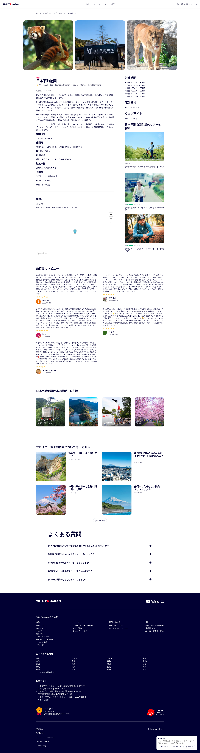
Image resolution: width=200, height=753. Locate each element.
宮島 (109, 661)
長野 (109, 669)
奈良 (38, 661)
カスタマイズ (177, 747)
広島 (73, 664)
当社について (41, 625)
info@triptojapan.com (118, 628)
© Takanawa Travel (156, 729)
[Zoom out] (111, 218)
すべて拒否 (164, 747)
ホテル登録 (77, 628)
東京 (38, 666)
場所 (113, 4)
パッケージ (96, 4)
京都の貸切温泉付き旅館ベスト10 (51, 688)
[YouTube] (152, 601)
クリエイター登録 (80, 631)
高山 (144, 669)
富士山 (145, 661)
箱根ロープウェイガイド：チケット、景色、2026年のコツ (62, 697)
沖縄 (73, 666)
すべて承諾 (189, 747)
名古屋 (110, 658)
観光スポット (50, 13)
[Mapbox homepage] (42, 253)
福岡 (38, 669)
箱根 (73, 669)
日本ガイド (41, 680)
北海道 (74, 658)
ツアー (105, 4)
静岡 (60, 13)
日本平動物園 (71, 13)
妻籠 (73, 661)
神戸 (144, 666)
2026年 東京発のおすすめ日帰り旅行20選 (55, 694)
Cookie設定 (41, 745)
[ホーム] (11, 4)
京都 (38, 658)
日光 (144, 664)
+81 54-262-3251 (132, 107)
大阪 (144, 658)
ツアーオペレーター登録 (83, 625)
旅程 (87, 4)
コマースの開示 (42, 741)
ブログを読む (100, 521)
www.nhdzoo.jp (131, 118)
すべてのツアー (42, 636)
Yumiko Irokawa (49, 370)
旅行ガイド (40, 634)
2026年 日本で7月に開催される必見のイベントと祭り (60, 691)
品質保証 (40, 729)
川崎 (38, 664)
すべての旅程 (41, 642)
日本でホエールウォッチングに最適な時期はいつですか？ (62, 685)
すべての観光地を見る (45, 672)
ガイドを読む (43, 699)
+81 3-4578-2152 (116, 625)
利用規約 (40, 733)
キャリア (40, 628)
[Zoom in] (111, 214)
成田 (109, 664)
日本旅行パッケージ (44, 639)
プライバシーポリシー (45, 737)
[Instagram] (162, 601)
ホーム (38, 13)
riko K (111, 332)
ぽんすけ (112, 298)
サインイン (193, 4)
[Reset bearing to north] (111, 222)
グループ (40, 645)
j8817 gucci (47, 300)
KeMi (44, 334)
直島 (109, 666)
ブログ (39, 631)
